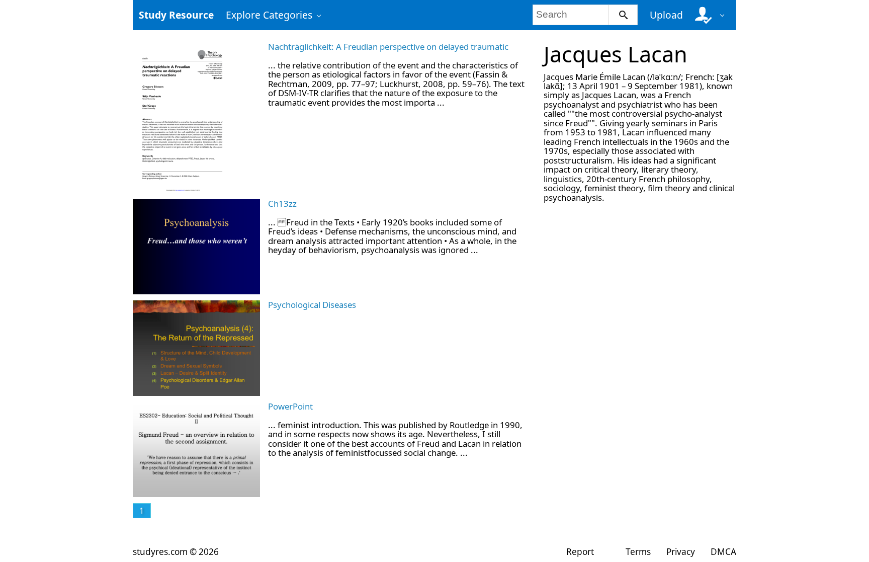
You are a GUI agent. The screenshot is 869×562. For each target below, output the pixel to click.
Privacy (680, 551)
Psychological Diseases (312, 304)
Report (580, 551)
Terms (638, 551)
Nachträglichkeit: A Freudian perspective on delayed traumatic (388, 46)
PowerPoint (290, 406)
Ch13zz (282, 203)
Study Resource (176, 15)
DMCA (723, 551)
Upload (666, 15)
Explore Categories (269, 15)
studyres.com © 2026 (176, 551)
